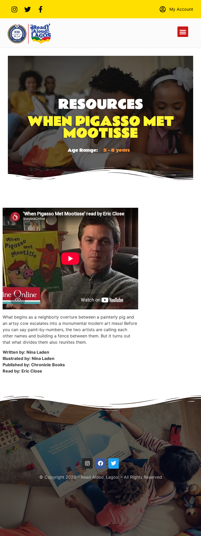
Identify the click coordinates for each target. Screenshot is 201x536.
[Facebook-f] (40, 9)
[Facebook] (100, 463)
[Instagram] (14, 9)
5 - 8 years (116, 150)
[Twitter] (27, 9)
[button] (182, 31)
